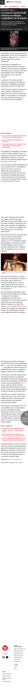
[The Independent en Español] (14, 2)
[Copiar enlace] (25, 28)
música (10, 161)
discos (23, 383)
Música (12, 10)
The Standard (17, 659)
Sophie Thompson (6, 27)
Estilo (5, 6)
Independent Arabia (18, 651)
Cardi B (8, 306)
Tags (15, 668)
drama (20, 462)
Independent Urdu (18, 657)
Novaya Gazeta (17, 661)
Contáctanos (5, 653)
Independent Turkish (18, 653)
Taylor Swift (19, 57)
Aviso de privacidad (6, 674)
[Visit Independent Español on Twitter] (7, 657)
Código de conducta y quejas (7, 679)
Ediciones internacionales (19, 648)
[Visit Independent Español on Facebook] (3, 657)
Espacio (23, 6)
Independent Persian (18, 655)
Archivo (15, 666)
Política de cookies (6, 681)
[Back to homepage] (8, 648)
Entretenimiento (14, 6)
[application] (14, 39)
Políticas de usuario (6, 676)
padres (6, 227)
